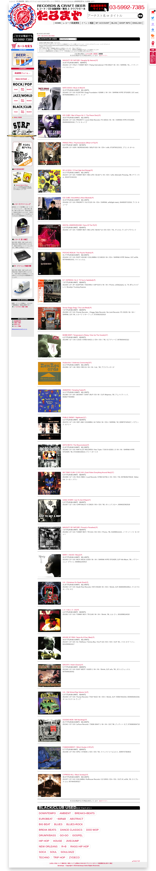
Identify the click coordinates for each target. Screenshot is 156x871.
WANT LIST (17, 324)
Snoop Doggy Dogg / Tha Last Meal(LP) (77, 308)
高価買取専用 (17, 321)
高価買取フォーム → (22, 73)
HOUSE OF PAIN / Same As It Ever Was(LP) (78, 637)
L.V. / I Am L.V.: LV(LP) (71, 610)
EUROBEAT (46, 818)
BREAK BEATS (47, 829)
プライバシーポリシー (92, 863)
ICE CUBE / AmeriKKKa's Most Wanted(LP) (78, 198)
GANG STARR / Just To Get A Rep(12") (77, 500)
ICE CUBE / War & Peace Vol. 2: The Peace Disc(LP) (82, 115)
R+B (63, 846)
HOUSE (57, 840)
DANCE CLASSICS (71, 829)
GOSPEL (77, 835)
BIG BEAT (44, 824)
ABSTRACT (76, 818)
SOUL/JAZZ (67, 852)
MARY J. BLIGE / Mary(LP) (72, 555)
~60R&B (61, 818)
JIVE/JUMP (72, 840)
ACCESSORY (18, 169)
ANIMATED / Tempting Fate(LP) (74, 390)
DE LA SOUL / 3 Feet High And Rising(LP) (78, 170)
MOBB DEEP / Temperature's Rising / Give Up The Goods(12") (85, 335)
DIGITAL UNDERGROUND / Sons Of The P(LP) (80, 225)
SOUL (53, 852)
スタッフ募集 (17, 326)
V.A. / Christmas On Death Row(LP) (75, 582)
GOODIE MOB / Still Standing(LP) (75, 720)
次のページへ (103, 55)
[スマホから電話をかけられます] (23, 43)
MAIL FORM (18, 117)
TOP (38, 36)
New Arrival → (22, 79)
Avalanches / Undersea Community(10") (77, 363)
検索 (152, 50)
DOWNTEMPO (47, 813)
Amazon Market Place (22, 185)
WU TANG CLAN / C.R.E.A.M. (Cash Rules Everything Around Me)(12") (88, 472)
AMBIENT (65, 813)
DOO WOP (92, 829)
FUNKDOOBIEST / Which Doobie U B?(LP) (78, 747)
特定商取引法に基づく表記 (105, 863)
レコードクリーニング (22, 204)
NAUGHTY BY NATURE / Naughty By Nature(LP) (80, 60)
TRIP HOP (59, 857)
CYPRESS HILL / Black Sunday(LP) (75, 775)
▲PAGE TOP (136, 861)
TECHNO (44, 857)
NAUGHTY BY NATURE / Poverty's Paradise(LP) (80, 527)
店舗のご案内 (17, 322)
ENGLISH (137, 23)
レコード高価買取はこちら (18, 5)
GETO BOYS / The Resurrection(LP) (76, 445)
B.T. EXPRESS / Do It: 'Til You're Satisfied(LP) (79, 280)
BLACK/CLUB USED (48, 36)
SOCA (42, 852)
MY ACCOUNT (102, 23)
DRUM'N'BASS (47, 835)
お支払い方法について (55, 863)
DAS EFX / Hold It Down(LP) (73, 665)
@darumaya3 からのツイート (19, 329)
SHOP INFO (125, 23)
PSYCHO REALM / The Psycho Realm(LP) (78, 253)
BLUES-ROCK (74, 824)
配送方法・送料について (68, 863)
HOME (12, 14)
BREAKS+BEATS (85, 813)
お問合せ (77, 863)
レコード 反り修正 (20, 239)
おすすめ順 (88, 54)
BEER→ (22, 55)
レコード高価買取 (71, 23)
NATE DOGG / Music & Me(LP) (74, 88)
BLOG (114, 23)
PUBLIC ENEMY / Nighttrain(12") (74, 417)
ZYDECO (74, 857)
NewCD (29, 89)
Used (15, 89)
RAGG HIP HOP (79, 846)
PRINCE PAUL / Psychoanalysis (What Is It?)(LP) (80, 143)
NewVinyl (22, 89)
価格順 (95, 54)
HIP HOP (44, 840)
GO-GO (64, 835)
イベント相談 (87, 23)
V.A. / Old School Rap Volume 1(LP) (75, 692)
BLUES (58, 824)
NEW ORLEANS (48, 846)
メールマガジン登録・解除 (21, 306)
